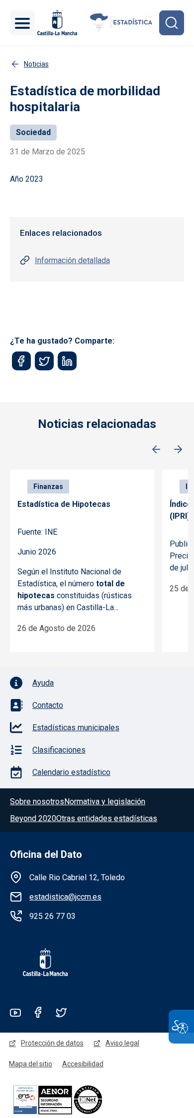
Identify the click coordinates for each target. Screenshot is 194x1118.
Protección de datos (52, 1043)
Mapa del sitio (30, 1064)
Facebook (38, 1012)
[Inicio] (121, 22)
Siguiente (178, 450)
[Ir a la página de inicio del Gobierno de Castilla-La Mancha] (56, 22)
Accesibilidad (82, 1064)
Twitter (61, 1012)
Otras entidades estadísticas (106, 818)
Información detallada (72, 260)
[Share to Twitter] (44, 360)
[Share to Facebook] (21, 360)
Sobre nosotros (37, 801)
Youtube (15, 1012)
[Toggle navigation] (22, 22)
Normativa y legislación (104, 801)
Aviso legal (122, 1043)
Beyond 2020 (33, 818)
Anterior (156, 450)
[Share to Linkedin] (67, 360)
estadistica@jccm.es (65, 897)
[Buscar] (171, 22)
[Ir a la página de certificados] (74, 1099)
